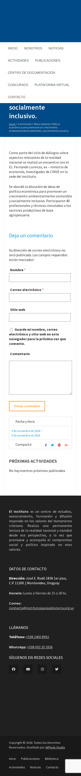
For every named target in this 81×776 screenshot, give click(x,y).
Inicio (13, 48)
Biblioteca (51, 759)
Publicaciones (47, 60)
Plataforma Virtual (52, 85)
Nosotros (33, 48)
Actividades (18, 60)
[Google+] (67, 445)
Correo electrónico (25, 289)
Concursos (18, 85)
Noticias (56, 48)
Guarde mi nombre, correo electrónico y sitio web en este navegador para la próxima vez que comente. (37, 336)
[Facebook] (46, 445)
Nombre (16, 270)
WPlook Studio (55, 747)
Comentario (20, 353)
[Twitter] (53, 445)
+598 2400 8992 (37, 637)
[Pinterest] (60, 445)
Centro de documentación (31, 72)
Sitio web (17, 309)
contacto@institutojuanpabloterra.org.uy (41, 608)
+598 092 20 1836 (40, 647)
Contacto (16, 97)
